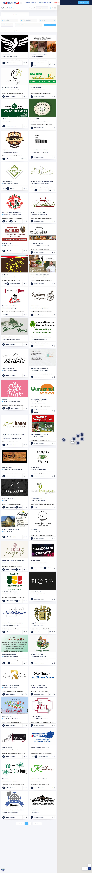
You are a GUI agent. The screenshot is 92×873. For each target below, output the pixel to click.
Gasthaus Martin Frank (36, 716)
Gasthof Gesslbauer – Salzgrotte (39, 54)
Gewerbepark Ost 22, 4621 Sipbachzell (39, 214)
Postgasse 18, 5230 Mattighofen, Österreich (40, 245)
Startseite (28, 2)
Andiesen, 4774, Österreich (9, 121)
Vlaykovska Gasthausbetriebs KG (39, 368)
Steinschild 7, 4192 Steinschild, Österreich (12, 339)
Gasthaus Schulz (6, 243)
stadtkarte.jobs (57, 2)
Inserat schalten (42, 2)
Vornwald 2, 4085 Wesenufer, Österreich (39, 687)
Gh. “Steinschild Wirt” (7, 337)
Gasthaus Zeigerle (35, 305)
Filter (16, 14)
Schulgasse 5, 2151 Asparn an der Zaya (11, 245)
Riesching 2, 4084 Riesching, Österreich (11, 749)
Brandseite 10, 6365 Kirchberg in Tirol (39, 625)
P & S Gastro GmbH (36, 591)
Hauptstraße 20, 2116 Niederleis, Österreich (40, 183)
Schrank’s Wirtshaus (36, 118)
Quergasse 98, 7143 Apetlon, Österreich (39, 276)
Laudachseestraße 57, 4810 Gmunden (39, 656)
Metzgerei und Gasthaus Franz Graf (11, 212)
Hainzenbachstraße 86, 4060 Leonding (11, 656)
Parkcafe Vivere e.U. (7, 716)
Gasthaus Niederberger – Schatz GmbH (12, 623)
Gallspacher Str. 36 (35, 812)
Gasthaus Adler (6, 54)
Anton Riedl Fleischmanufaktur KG (39, 150)
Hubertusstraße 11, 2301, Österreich (11, 183)
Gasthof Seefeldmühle (36, 87)
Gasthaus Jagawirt (7, 747)
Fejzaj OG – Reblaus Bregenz (9, 305)
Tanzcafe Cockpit (35, 560)
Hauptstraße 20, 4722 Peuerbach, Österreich (40, 121)
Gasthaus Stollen (35, 467)
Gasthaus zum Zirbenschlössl (38, 212)
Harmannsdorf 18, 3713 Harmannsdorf (11, 89)
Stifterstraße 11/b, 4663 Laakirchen (10, 276)
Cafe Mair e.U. (6, 399)
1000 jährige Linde (7, 118)
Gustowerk (5, 274)
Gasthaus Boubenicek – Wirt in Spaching (41, 337)
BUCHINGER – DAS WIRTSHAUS (10, 87)
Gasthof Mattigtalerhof (37, 243)
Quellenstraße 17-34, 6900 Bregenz (10, 308)
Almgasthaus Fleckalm (8, 150)
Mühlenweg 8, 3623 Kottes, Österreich (11, 812)
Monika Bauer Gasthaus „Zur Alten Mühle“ (13, 810)
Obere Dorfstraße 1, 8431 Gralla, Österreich (12, 718)
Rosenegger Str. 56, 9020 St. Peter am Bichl (40, 749)
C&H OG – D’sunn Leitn (8, 498)
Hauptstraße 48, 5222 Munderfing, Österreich (12, 214)
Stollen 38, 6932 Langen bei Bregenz (39, 469)
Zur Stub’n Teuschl (7, 467)
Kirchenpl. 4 (6, 500)
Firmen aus (34, 2)
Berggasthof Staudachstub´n (38, 623)
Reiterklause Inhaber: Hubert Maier (39, 747)
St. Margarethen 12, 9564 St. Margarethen (40, 562)
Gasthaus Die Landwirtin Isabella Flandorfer (42, 181)
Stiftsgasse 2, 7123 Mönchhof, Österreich (40, 718)
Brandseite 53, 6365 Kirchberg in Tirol (11, 152)
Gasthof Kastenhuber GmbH (9, 591)
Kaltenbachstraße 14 (8, 531)
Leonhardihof (34, 529)
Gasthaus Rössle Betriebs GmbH (10, 685)
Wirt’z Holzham (35, 810)
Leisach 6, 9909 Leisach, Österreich (10, 370)
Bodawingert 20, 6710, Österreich (10, 687)
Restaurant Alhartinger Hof (9, 654)
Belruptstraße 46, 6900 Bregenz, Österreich (40, 308)
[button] (3, 870)
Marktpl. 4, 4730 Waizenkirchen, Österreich (12, 401)
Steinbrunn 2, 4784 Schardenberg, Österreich (12, 438)
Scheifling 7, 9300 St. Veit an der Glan (39, 403)
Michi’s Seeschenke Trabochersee (39, 434)
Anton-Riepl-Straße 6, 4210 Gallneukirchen (40, 152)
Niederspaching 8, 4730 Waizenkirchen (39, 339)
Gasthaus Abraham (7, 181)
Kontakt (49, 2)
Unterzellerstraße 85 (36, 781)
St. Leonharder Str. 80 (36, 531)
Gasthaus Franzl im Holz (37, 654)
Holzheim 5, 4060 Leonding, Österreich (11, 625)
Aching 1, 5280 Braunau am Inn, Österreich (12, 781)
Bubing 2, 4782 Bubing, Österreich (38, 500)
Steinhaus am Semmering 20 (37, 56)
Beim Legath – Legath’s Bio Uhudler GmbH (13, 560)
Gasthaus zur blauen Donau (38, 685)
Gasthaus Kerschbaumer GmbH (39, 778)
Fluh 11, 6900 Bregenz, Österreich (10, 56)
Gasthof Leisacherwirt (8, 368)
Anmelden (73, 2)
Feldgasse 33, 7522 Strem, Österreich (11, 562)
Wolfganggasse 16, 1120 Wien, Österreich (40, 370)
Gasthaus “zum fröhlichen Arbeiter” (40, 274)
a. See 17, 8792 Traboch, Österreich (38, 436)
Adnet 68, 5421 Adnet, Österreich (38, 89)
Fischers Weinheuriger (36, 498)
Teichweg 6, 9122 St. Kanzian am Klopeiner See (13, 469)
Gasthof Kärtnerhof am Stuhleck (10, 529)
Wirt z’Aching (5, 778)
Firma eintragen (83, 2)
